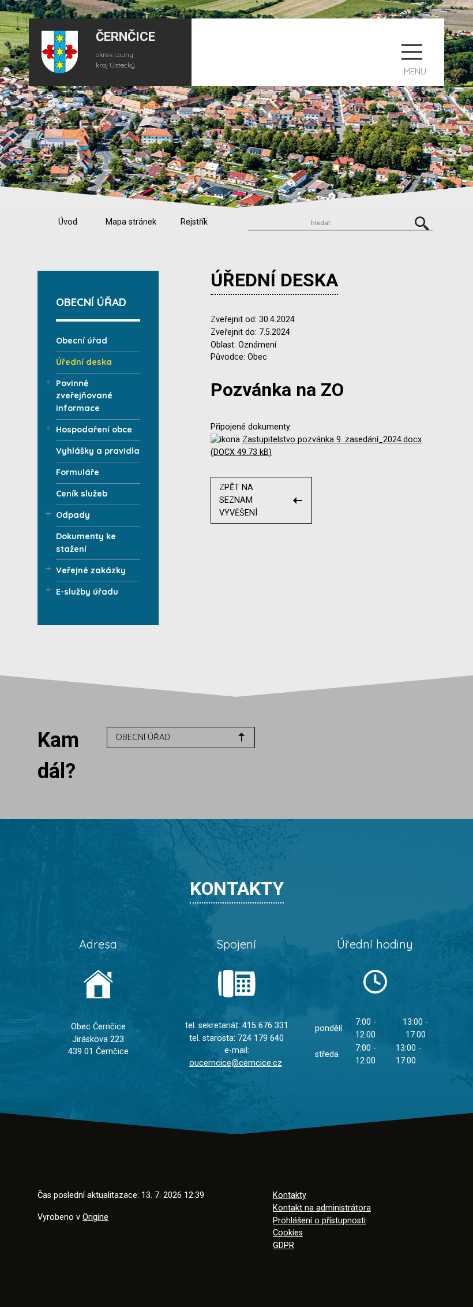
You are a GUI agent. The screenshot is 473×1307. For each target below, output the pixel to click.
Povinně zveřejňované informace (84, 395)
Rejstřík (194, 222)
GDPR (283, 1245)
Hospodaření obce (94, 429)
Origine (95, 1217)
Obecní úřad (81, 340)
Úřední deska (84, 362)
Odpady (73, 515)
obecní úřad (142, 737)
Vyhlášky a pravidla (98, 451)
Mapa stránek (131, 222)
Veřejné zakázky (91, 570)
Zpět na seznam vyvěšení (238, 500)
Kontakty (289, 1195)
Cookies (288, 1233)
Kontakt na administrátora (322, 1208)
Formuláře (77, 472)
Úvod (67, 222)
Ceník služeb (81, 493)
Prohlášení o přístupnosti (319, 1221)
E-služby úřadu (87, 592)
